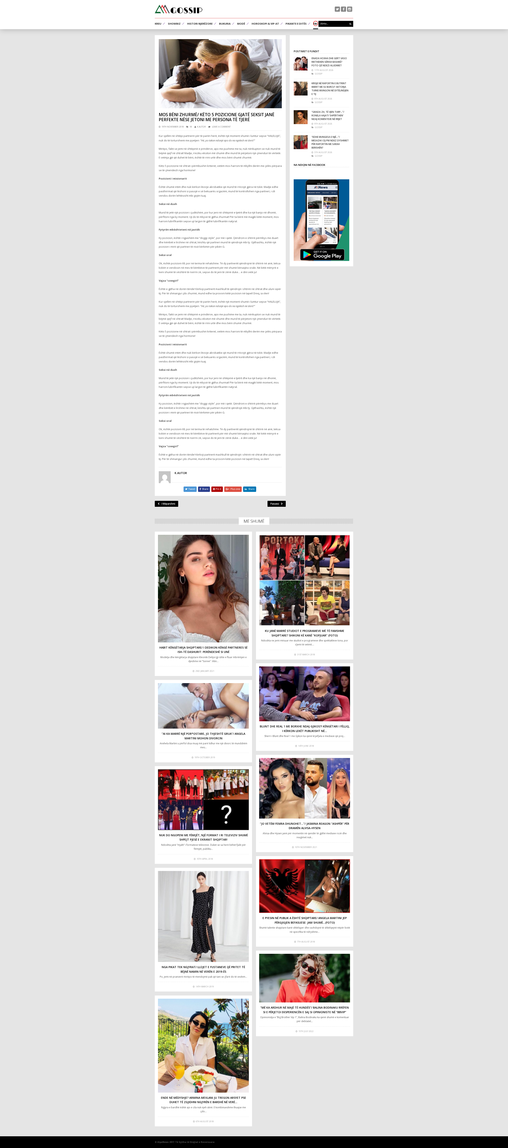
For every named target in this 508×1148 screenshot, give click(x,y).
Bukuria (225, 23)
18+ (315, 23)
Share (205, 489)
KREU (158, 23)
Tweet (191, 489)
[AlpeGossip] (178, 9)
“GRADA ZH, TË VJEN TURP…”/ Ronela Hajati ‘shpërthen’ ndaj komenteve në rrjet (328, 115)
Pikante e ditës (296, 23)
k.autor (201, 126)
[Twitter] (337, 9)
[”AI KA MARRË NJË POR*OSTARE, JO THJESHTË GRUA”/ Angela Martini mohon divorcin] (203, 706)
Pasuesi (274, 503)
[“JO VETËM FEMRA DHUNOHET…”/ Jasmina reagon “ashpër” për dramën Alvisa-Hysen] (304, 788)
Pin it (218, 489)
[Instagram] (349, 9)
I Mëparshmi (168, 503)
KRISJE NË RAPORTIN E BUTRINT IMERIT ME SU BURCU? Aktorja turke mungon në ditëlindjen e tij (330, 89)
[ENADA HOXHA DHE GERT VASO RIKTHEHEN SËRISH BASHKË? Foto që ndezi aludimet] (301, 63)
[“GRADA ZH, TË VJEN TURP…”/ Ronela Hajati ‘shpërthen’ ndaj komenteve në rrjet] (301, 117)
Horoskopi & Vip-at (265, 23)
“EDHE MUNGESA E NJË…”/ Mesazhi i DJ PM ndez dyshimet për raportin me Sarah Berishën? (330, 142)
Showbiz (174, 23)
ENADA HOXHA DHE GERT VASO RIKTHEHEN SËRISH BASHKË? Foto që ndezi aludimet (329, 62)
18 (191, 126)
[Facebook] (343, 9)
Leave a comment (221, 126)
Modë (241, 23)
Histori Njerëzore (200, 23)
